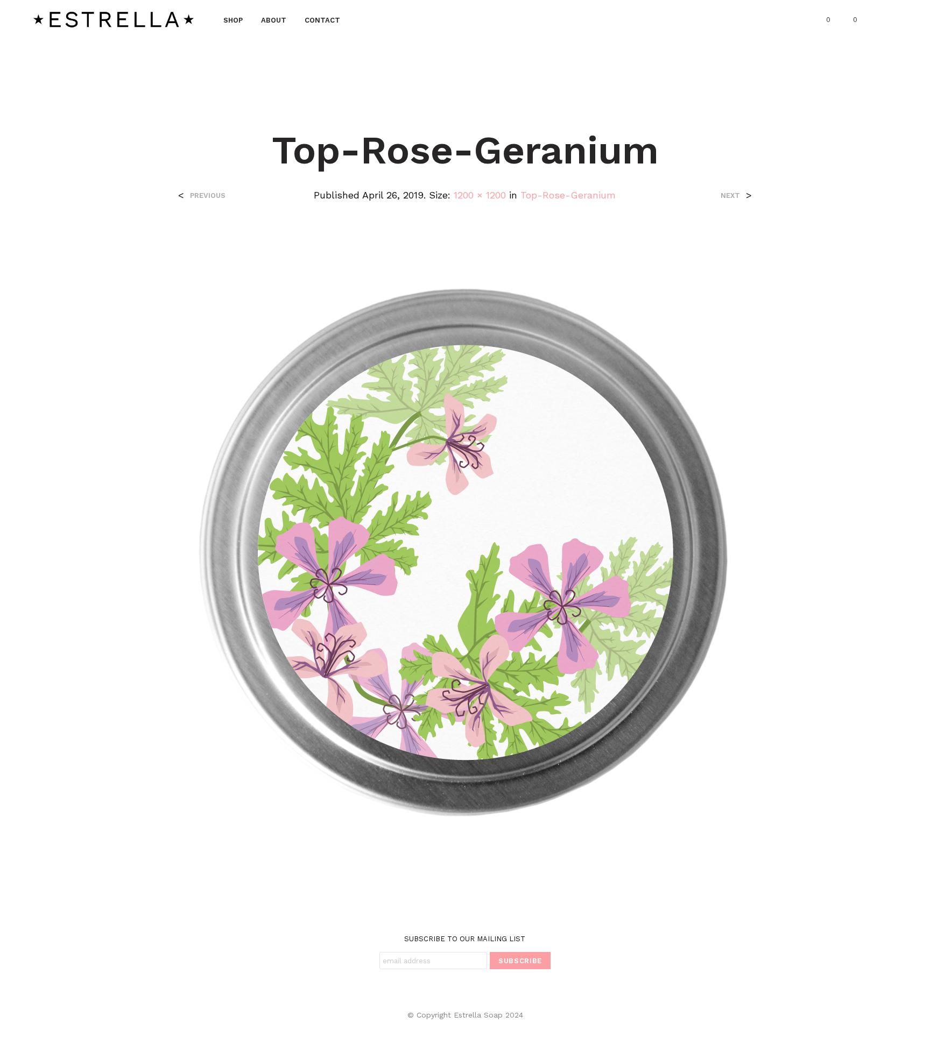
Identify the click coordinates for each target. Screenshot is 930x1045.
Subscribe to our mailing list (464, 939)
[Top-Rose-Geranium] (465, 551)
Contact (322, 20)
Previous (208, 195)
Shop (233, 20)
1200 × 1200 (480, 195)
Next (730, 195)
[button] (822, 20)
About (273, 20)
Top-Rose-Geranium (568, 195)
